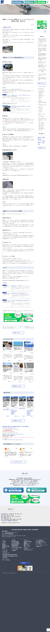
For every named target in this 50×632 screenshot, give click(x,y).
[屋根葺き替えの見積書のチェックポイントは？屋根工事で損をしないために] (18, 372)
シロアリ (10, 260)
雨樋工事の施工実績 (15, 546)
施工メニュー (27, 540)
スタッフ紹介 (5, 550)
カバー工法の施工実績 (15, 542)
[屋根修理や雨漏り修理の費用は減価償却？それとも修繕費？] (8, 372)
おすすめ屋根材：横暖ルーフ (40, 541)
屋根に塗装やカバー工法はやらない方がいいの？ (42, 62)
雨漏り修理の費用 (41, 128)
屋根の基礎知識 (40, 91)
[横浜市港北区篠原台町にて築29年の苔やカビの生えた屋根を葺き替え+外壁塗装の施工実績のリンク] (14, 406)
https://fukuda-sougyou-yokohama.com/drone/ (15, 439)
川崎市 (5, 519)
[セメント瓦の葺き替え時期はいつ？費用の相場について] (8, 351)
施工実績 (13, 540)
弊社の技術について (5, 545)
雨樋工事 (39, 142)
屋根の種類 (40, 92)
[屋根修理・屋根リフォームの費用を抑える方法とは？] (18, 351)
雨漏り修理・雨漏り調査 (27, 541)
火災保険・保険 (40, 116)
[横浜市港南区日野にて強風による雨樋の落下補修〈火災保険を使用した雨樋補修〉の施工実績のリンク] (6, 406)
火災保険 (43, 142)
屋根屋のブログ (39, 546)
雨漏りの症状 (40, 125)
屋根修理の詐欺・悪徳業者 (42, 102)
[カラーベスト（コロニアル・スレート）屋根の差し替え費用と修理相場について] (29, 372)
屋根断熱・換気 (41, 95)
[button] (33, 406)
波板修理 (40, 110)
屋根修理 (43, 137)
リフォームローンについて (28, 550)
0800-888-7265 (8, 430)
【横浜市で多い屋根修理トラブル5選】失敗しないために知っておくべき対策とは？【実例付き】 (42, 40)
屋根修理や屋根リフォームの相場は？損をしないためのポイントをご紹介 (42, 66)
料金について (27, 547)
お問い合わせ (5, 557)
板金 (39, 98)
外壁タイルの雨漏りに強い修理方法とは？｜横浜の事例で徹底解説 (42, 58)
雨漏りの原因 (40, 122)
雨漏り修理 (39, 137)
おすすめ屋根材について (41, 540)
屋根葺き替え (40, 139)
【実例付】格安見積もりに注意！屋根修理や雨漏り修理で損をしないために (42, 54)
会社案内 (4, 541)
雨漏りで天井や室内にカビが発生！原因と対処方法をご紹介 (42, 78)
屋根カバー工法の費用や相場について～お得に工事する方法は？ (26, 327)
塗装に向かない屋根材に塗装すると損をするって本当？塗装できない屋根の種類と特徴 (42, 50)
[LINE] (17, 2)
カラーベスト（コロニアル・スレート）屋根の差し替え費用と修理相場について (10, 327)
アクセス (3, 548)
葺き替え (40, 111)
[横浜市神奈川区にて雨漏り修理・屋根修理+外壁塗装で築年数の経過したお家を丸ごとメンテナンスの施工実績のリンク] (30, 406)
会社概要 (3, 544)
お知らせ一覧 (5, 551)
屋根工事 (39, 107)
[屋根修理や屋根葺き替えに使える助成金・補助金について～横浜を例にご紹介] (29, 351)
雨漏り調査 (40, 129)
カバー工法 (40, 108)
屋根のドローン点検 (27, 546)
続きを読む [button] (6, 456)
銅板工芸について (5, 547)
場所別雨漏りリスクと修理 (6, 27)
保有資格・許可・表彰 (5, 546)
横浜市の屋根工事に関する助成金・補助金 (10, 554)
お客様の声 (14, 550)
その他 (39, 144)
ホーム (4, 540)
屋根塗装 (40, 94)
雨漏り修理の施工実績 (15, 541)
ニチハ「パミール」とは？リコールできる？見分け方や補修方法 (42, 74)
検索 (45, 31)
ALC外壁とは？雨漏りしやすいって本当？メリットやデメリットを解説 (42, 70)
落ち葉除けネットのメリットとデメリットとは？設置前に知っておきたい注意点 (42, 45)
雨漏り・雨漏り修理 (41, 118)
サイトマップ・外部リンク (6, 560)
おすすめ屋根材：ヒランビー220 (41, 542)
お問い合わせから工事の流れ (17, 547)
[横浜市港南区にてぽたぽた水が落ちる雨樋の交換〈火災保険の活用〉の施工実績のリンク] (22, 406)
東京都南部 (9, 520)
